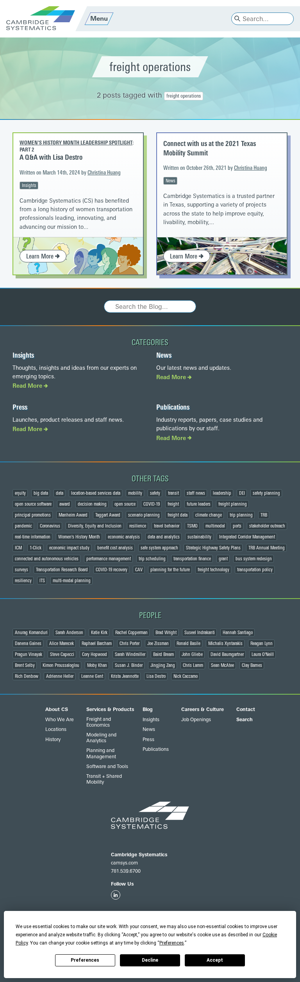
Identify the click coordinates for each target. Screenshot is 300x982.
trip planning (241, 515)
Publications (172, 407)
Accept (215, 960)
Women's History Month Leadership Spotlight (76, 142)
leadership (222, 493)
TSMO (192, 526)
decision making (92, 504)
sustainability (199, 537)
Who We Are (59, 719)
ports (237, 526)
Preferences (85, 960)
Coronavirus (50, 526)
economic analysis (124, 537)
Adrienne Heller (59, 676)
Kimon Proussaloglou (61, 665)
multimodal (215, 526)
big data (41, 493)
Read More (28, 386)
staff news (196, 493)
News (170, 181)
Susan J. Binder (129, 665)
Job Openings (196, 719)
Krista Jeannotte (125, 676)
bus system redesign (254, 558)
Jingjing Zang (162, 665)
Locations (55, 729)
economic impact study (69, 548)
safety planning (266, 493)
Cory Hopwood (94, 654)
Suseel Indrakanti (199, 632)
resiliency (23, 580)
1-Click (35, 548)
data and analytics (164, 537)
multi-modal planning (72, 580)
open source (125, 504)
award (64, 504)
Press (19, 407)
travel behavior (166, 526)
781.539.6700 (126, 871)
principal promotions (33, 515)
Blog (148, 709)
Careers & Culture (202, 709)
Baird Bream (163, 654)
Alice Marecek (61, 643)
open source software (33, 504)
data (59, 493)
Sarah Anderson (69, 632)
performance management (108, 558)
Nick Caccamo (185, 676)
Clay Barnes (252, 665)
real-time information (32, 537)
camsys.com (124, 863)
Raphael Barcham (97, 643)
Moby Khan (97, 665)
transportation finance (192, 558)
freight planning (232, 504)
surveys (21, 569)
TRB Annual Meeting (266, 548)
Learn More (40, 256)
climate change (208, 515)
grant (223, 558)
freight (173, 504)
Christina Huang (104, 172)
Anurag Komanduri (31, 632)
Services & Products (110, 709)
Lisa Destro (156, 676)
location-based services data (95, 493)
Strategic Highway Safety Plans (213, 548)
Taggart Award (107, 515)
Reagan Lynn (261, 643)
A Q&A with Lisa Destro (51, 157)
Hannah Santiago (238, 632)
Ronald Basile (188, 643)
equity (20, 493)
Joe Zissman (158, 643)
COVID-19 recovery (111, 569)
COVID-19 (151, 504)
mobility (135, 493)
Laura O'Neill (263, 654)
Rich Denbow (26, 676)
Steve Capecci (62, 654)
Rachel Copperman (131, 632)
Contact (245, 709)
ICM (18, 548)
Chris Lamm (193, 665)
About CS (56, 709)
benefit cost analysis (115, 548)
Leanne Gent (92, 676)
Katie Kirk (99, 632)
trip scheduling (152, 558)
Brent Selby (25, 665)
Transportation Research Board (62, 569)
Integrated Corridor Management (247, 537)
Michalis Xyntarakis (225, 643)
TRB (264, 515)
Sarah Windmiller (130, 654)
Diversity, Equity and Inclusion (94, 526)
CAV (139, 569)
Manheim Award (73, 515)
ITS (42, 580)
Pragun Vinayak (28, 654)
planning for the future (170, 569)
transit (173, 493)
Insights (29, 185)
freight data (178, 515)
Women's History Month (79, 537)
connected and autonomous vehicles (47, 558)
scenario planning (144, 515)
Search (244, 719)
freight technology (213, 569)
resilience (137, 526)
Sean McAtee (222, 665)
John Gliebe (192, 654)
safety (155, 493)
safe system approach (159, 548)
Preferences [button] (171, 943)
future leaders (199, 504)
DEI (242, 493)
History (53, 739)
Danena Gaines (28, 643)
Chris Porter (129, 643)
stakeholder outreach (267, 526)
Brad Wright (166, 632)
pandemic (23, 526)
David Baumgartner (227, 654)
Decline (150, 960)
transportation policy (255, 569)
